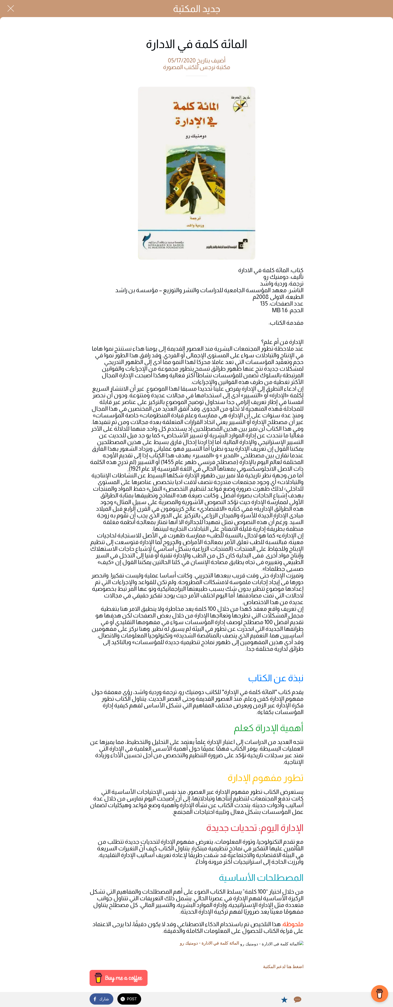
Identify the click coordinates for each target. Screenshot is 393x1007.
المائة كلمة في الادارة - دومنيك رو (209, 943)
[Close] (10, 8)
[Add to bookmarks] (284, 999)
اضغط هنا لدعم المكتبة (283, 966)
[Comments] (297, 999)
